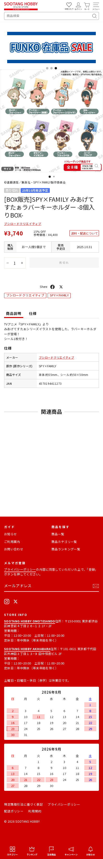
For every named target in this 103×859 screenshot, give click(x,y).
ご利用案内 (12, 541)
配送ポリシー (13, 811)
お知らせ (10, 534)
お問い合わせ (13, 549)
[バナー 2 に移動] (51, 68)
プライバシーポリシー (20, 569)
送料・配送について (84, 233)
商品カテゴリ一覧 (64, 541)
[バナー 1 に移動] (47, 68)
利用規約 (34, 811)
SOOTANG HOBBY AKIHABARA (27, 649)
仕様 (33, 313)
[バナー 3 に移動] (56, 68)
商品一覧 (58, 534)
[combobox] (51, 16)
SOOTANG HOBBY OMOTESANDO (29, 621)
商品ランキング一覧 (66, 549)
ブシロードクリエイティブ (22, 224)
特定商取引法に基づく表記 (23, 804)
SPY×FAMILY (59, 295)
